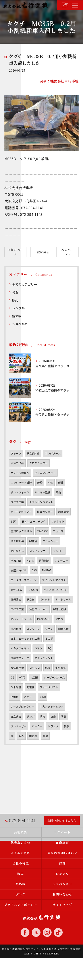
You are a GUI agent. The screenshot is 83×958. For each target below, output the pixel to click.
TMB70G (46, 570)
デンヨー (58, 551)
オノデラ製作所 (20, 473)
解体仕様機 (59, 609)
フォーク (16, 453)
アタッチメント (44, 658)
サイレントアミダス (54, 580)
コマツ (38, 648)
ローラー (37, 726)
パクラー (29, 697)
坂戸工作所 (17, 463)
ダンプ (31, 716)
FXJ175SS (16, 560)
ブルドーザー (19, 726)
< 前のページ (15, 251)
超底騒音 (63, 511)
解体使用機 (17, 667)
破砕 (39, 482)
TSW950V (42, 531)
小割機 (15, 697)
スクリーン (33, 629)
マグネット (57, 521)
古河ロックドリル (21, 531)
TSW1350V (16, 589)
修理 (15, 292)
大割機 (35, 677)
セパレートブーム (21, 619)
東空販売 (60, 667)
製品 (66, 726)
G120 (43, 697)
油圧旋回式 (17, 551)
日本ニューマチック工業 (25, 638)
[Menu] (75, 5)
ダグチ (49, 629)
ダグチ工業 (17, 609)
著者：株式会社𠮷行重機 (59, 81)
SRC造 (30, 599)
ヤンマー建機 (42, 492)
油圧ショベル (19, 570)
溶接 (42, 716)
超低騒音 (44, 560)
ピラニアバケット (45, 473)
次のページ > (67, 251)
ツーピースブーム (54, 677)
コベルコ (34, 667)
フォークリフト (49, 687)
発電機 (31, 687)
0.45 (34, 570)
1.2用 (14, 521)
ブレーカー (61, 560)
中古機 (33, 736)
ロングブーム (53, 453)
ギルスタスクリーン (55, 589)
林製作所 (63, 629)
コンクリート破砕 (21, 482)
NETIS (30, 560)
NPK (50, 482)
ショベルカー (21, 324)
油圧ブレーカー (38, 609)
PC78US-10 (43, 619)
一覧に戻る (41, 252)
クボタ (59, 619)
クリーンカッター (21, 511)
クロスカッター (38, 463)
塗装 (63, 716)
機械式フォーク (20, 658)
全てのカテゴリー (24, 284)
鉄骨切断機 (17, 541)
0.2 (12, 677)
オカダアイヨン (20, 648)
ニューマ (58, 531)
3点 (50, 648)
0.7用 (22, 677)
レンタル (18, 308)
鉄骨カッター (45, 511)
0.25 (47, 667)
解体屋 (33, 541)
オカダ (49, 638)
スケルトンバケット (41, 502)
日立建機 (16, 716)
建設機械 (16, 629)
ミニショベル (63, 599)
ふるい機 (33, 589)
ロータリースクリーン (24, 580)
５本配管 (16, 687)
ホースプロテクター (22, 706)
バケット (44, 599)
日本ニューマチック (34, 521)
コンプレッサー (38, 551)
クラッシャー (50, 541)
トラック (53, 726)
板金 (53, 716)
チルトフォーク (20, 492)
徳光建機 (16, 599)
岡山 (58, 492)
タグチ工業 (17, 502)
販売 (15, 300)
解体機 (16, 316)
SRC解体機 (33, 453)
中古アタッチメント (52, 706)
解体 (61, 482)
